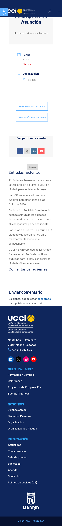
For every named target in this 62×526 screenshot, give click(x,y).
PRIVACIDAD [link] (38, 521)
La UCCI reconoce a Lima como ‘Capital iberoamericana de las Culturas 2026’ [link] (27, 199)
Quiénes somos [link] (17, 409)
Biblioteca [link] (14, 463)
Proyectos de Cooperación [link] (24, 387)
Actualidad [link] (14, 444)
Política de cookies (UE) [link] (22, 482)
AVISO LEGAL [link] (24, 521)
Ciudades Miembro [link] (19, 416)
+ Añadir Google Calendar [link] (32, 106)
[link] (4, 12)
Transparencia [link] (17, 451)
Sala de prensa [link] (17, 457)
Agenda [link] (12, 470)
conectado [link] (44, 298)
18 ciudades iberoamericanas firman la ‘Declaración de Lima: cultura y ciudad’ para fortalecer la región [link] (30, 184)
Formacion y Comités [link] (21, 374)
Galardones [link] (15, 381)
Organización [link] (16, 422)
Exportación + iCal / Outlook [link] (32, 117)
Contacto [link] (14, 476)
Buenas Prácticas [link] (19, 393)
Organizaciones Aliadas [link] (22, 428)
